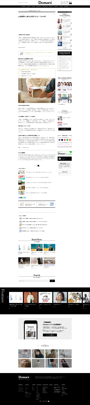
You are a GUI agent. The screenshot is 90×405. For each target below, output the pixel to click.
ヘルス (37, 391)
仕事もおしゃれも (64, 61)
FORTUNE (56, 6)
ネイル (26, 395)
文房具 (60, 69)
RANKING (66, 6)
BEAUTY (28, 6)
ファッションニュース (21, 391)
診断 (59, 61)
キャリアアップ (68, 60)
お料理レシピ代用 (61, 64)
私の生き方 (38, 396)
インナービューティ (27, 396)
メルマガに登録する (50, 335)
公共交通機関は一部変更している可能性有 (28, 73)
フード (37, 388)
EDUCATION (45, 6)
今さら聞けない (61, 56)
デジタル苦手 (66, 64)
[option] (16, 299)
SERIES (61, 6)
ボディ (26, 391)
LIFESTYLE (38, 6)
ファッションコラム (20, 388)
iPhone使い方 (61, 65)
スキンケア (26, 388)
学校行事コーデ (45, 388)
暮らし (37, 387)
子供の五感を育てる (45, 387)
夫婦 (64, 60)
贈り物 (37, 399)
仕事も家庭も (61, 60)
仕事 (32, 388)
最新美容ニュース (27, 392)
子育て (37, 392)
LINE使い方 (65, 65)
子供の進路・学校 (45, 392)
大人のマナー (66, 56)
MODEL (50, 6)
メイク (26, 387)
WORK (33, 6)
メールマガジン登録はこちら (64, 142)
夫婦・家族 (38, 395)
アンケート (64, 158)
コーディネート (20, 387)
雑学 (32, 387)
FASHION (24, 6)
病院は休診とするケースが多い (26, 75)
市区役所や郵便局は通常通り (26, 71)
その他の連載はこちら (64, 129)
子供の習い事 (44, 391)
